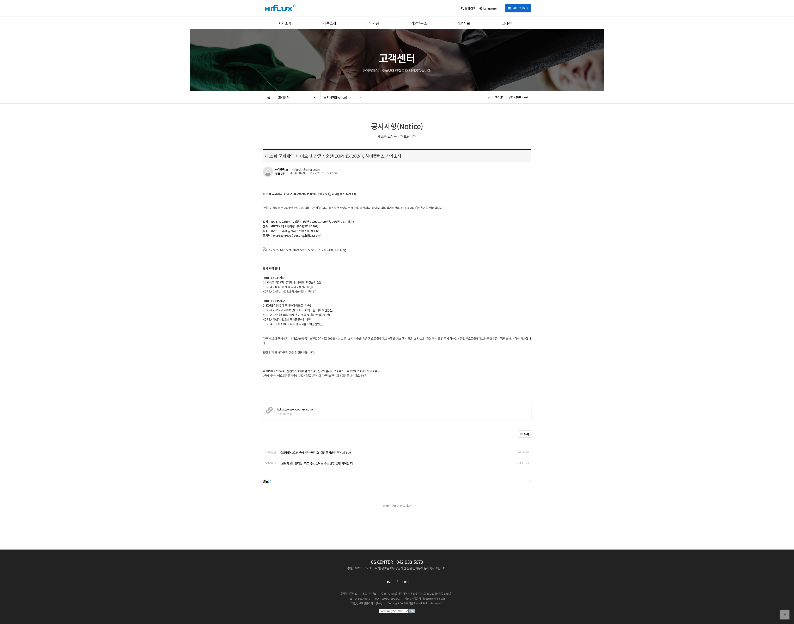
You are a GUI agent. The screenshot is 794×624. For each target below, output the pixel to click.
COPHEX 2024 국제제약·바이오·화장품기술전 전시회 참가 (315, 452)
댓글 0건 (280, 174)
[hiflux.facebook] (397, 582)
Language (489, 8)
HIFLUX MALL (519, 8)
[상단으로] (785, 615)
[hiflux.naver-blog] (388, 582)
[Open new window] (412, 611)
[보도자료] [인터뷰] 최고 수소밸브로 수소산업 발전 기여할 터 (316, 463)
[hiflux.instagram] (406, 582)
